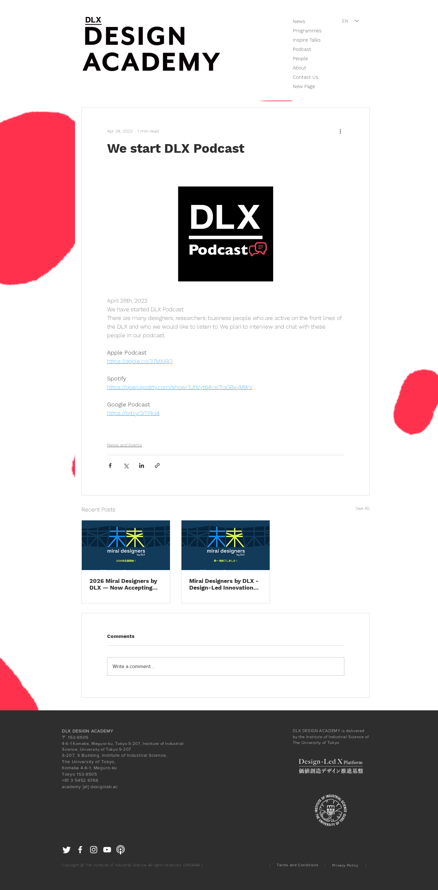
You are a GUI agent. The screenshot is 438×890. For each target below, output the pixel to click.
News (299, 21)
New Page (304, 86)
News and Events (124, 444)
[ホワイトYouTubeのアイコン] (107, 849)
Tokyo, (108, 761)
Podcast (302, 49)
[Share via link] (157, 465)
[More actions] (340, 131)
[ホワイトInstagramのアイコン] (93, 849)
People (300, 58)
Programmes (307, 31)
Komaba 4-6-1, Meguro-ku (89, 767)
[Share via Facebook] (110, 465)
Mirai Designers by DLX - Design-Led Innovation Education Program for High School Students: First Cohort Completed (224, 584)
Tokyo (68, 774)
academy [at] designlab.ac (90, 786)
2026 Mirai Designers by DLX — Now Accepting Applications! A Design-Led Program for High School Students (123, 584)
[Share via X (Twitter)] (126, 465)
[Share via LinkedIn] (142, 465)
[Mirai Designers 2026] (126, 545)
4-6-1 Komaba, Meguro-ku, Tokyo (94, 743)
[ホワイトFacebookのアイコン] (80, 849)
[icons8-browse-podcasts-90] (120, 849)
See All (363, 508)
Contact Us (305, 77)
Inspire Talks (307, 40)
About (299, 68)
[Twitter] (67, 849)
